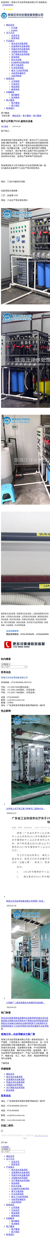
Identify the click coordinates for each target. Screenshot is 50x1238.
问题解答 (10, 92)
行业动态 (15, 84)
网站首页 (10, 25)
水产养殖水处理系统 (20, 54)
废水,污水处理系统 (19, 70)
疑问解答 (15, 95)
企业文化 (15, 35)
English (9, 9)
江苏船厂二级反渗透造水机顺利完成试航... (25, 1003)
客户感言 (15, 105)
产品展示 (10, 41)
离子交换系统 (17, 65)
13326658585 (7, 5)
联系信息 (6, 1095)
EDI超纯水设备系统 (20, 62)
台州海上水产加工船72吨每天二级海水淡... (25, 808)
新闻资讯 (10, 78)
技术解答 (15, 97)
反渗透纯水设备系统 (20, 46)
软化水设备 (16, 60)
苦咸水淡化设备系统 (20, 49)
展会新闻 (15, 87)
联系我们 (10, 108)
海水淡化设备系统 (19, 43)
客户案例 (10, 100)
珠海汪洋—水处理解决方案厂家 (18, 1034)
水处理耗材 (16, 76)
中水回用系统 (17, 68)
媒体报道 (15, 89)
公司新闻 (15, 81)
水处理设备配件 (18, 73)
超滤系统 (15, 57)
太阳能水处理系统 (19, 51)
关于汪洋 (10, 33)
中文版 (14, 28)
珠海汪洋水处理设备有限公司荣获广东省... (25, 901)
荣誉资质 (15, 38)
